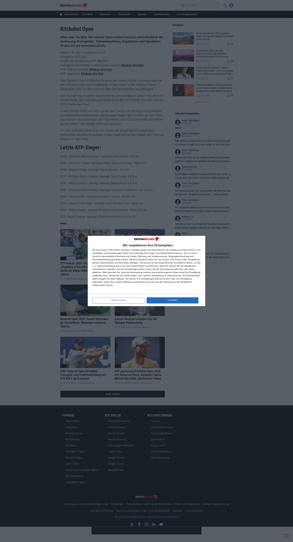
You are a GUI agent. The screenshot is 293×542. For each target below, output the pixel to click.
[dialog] (146, 271)
